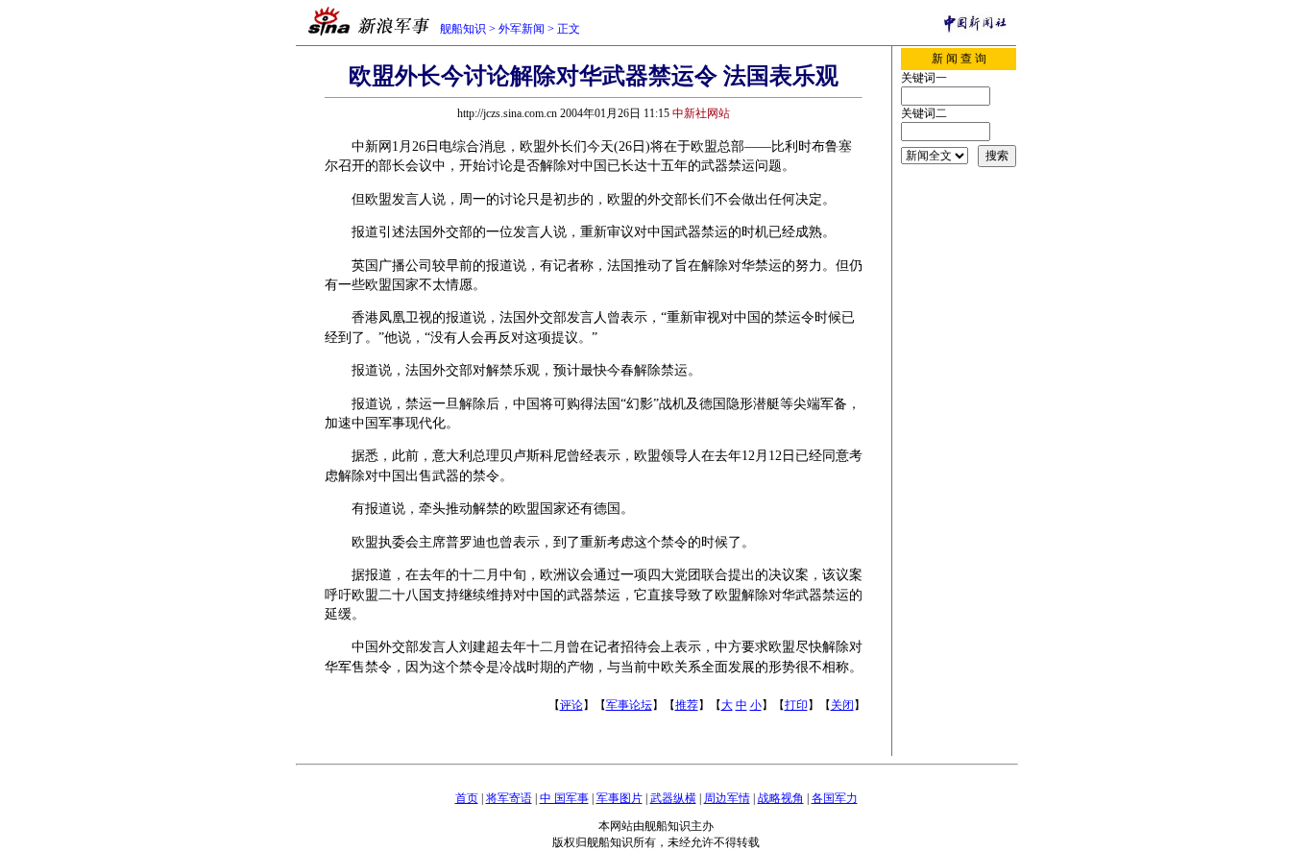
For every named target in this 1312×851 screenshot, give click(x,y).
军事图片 (619, 798)
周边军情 (727, 798)
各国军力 (835, 798)
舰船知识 (463, 29)
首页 (466, 798)
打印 (796, 705)
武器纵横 (673, 798)
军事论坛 (629, 705)
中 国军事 (564, 798)
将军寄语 (509, 798)
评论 (571, 705)
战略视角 (781, 798)
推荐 (686, 705)
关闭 (842, 705)
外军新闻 (521, 29)
